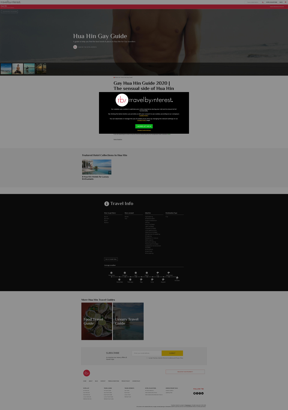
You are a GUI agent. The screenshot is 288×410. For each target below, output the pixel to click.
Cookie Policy (143, 115)
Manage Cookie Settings (144, 130)
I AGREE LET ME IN (144, 126)
